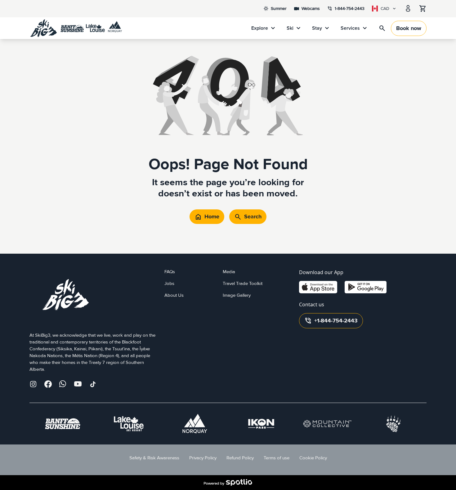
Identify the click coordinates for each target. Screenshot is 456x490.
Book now (408, 28)
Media (229, 272)
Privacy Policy (203, 458)
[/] (76, 28)
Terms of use (276, 458)
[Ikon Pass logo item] (261, 424)
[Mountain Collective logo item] (327, 424)
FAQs (169, 272)
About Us (174, 295)
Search (248, 216)
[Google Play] (366, 287)
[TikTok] (92, 384)
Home (206, 216)
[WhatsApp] (63, 384)
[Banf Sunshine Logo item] (62, 424)
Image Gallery (237, 295)
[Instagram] (33, 384)
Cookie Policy (313, 458)
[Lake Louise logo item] (129, 424)
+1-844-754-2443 (331, 321)
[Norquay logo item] (195, 424)
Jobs (169, 284)
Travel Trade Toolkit (242, 284)
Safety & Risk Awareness (154, 458)
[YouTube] (78, 384)
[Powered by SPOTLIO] (228, 482)
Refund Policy (240, 458)
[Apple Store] (318, 287)
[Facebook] (48, 384)
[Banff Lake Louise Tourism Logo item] (393, 424)
